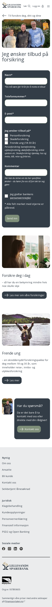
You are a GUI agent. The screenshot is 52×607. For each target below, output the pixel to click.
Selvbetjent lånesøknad (16, 488)
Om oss (6, 463)
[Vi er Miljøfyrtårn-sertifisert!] (6, 583)
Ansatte (6, 469)
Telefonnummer (15, 96)
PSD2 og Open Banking (15, 531)
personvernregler (20, 197)
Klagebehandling (12, 505)
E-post (9, 113)
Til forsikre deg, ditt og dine (24, 15)
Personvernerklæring (14, 518)
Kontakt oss (9, 482)
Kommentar (12, 166)
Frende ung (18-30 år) (23, 142)
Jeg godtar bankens (21, 196)
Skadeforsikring (19, 139)
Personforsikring (20, 135)
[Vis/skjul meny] (48, 6)
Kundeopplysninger (13, 512)
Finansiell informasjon (15, 525)
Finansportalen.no (14, 601)
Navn (8, 74)
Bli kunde (7, 476)
